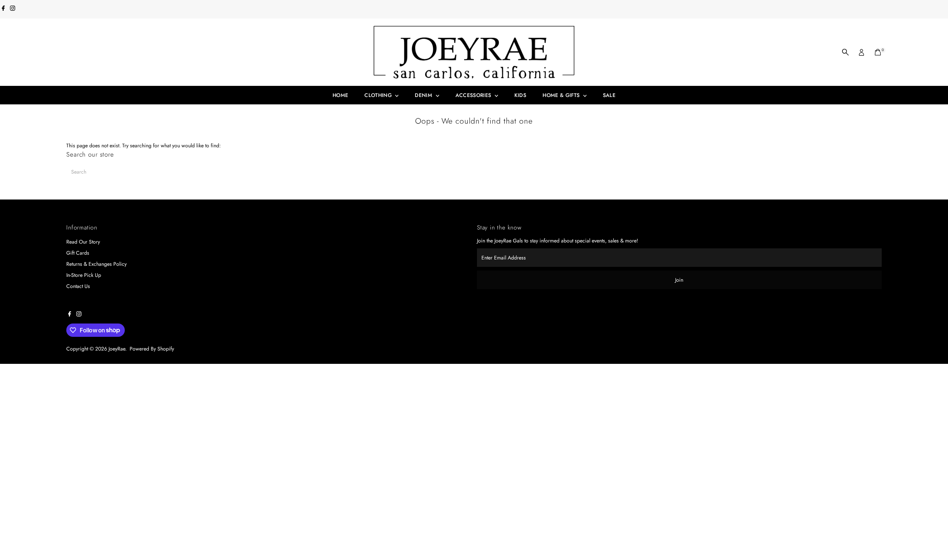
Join (679, 280)
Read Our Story (83, 241)
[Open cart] (878, 52)
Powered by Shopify (152, 348)
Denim (424, 95)
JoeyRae (117, 348)
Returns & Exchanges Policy (96, 264)
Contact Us (78, 286)
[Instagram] (12, 9)
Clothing (378, 95)
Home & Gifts (562, 95)
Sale (609, 95)
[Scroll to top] (933, 512)
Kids (520, 95)
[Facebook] (3, 9)
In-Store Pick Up (83, 275)
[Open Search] (845, 52)
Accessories (474, 95)
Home (340, 95)
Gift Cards (77, 253)
